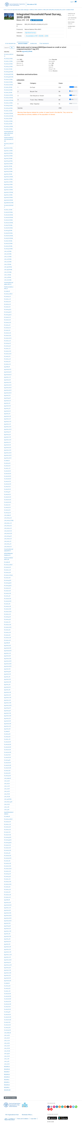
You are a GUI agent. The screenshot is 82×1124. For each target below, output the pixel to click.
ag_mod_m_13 (7, 416)
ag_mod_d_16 (7, 655)
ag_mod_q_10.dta (8, 187)
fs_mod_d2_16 (7, 744)
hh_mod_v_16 (7, 635)
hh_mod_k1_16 (7, 598)
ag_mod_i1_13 (7, 405)
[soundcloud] (65, 1106)
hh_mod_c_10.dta (8, 61)
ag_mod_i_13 (7, 403)
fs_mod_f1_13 (7, 486)
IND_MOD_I (6, 1079)
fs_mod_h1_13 (7, 494)
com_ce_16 (7, 791)
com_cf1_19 (7, 1048)
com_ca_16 (7, 780)
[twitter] (73, 1106)
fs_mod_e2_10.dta (8, 222)
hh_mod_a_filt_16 (8, 564)
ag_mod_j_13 (7, 408)
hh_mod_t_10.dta (8, 118)
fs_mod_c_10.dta (8, 209)
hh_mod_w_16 (7, 637)
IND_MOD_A (7, 1066)
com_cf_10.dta (7, 264)
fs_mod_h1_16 (7, 762)
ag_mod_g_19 (7, 926)
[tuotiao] (70, 1106)
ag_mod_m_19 (7, 946)
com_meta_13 (7, 515)
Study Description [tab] (10, 43)
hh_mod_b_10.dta (8, 58)
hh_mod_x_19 (7, 897)
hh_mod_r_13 (7, 348)
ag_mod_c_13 (7, 377)
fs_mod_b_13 (7, 465)
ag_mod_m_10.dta (8, 176)
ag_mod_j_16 (7, 684)
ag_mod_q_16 (7, 710)
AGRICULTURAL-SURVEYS (36, 9)
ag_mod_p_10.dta (8, 184)
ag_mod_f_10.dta (8, 158)
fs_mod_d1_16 (7, 741)
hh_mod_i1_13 (7, 319)
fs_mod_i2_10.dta (8, 243)
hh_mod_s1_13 (7, 351)
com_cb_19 (7, 1038)
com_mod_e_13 (8, 528)
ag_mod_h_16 (7, 674)
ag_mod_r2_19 (7, 972)
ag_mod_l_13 (7, 413)
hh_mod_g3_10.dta (8, 76)
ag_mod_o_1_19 (7, 954)
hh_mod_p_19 (7, 873)
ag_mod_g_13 (7, 398)
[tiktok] (68, 1106)
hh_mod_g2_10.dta (8, 74)
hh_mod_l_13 (7, 330)
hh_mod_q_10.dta (8, 108)
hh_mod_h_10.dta (8, 79)
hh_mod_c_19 (7, 824)
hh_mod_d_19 (7, 827)
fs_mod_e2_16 (7, 752)
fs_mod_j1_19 (7, 1027)
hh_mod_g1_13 (7, 309)
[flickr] (51, 1106)
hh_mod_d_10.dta (8, 63)
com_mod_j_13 (7, 543)
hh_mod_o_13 (7, 340)
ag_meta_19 (7, 899)
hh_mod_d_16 (7, 572)
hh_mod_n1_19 (7, 866)
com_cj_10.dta (7, 277)
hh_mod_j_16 (7, 596)
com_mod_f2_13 (8, 533)
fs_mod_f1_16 (7, 754)
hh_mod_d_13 (7, 301)
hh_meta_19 (7, 816)
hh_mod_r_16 (7, 622)
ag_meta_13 (7, 366)
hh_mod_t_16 (7, 629)
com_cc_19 (7, 1040)
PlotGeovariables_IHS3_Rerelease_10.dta (8, 139)
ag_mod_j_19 (7, 939)
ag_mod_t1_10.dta (8, 197)
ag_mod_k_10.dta (8, 171)
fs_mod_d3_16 (7, 747)
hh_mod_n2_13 (7, 338)
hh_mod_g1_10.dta (8, 71)
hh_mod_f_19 (7, 832)
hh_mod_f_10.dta (8, 69)
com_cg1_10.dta (8, 267)
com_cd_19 (7, 1043)
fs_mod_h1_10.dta (8, 233)
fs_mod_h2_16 (7, 765)
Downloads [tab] (33, 43)
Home (5, 9)
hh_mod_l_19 (7, 860)
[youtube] (51, 1109)
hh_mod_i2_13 (7, 322)
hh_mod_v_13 (7, 361)
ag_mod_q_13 (7, 434)
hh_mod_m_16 (7, 606)
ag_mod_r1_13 (7, 437)
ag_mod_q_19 (7, 967)
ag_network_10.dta (8, 202)
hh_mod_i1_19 (7, 847)
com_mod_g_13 (8, 536)
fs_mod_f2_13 (7, 489)
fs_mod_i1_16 (7, 770)
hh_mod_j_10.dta (8, 87)
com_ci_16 (6, 807)
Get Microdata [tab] (45, 43)
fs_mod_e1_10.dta (8, 220)
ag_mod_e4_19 (7, 920)
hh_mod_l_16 (7, 603)
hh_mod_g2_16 (7, 583)
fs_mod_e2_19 (7, 1004)
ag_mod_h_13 (7, 400)
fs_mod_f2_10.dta (8, 227)
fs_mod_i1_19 (7, 1022)
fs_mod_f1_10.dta (8, 225)
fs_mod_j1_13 (7, 510)
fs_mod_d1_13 (7, 471)
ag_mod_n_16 (7, 695)
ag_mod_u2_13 (7, 452)
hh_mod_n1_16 (7, 609)
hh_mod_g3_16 (7, 585)
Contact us (12, 1118)
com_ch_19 (7, 1056)
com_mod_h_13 (8, 538)
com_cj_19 (6, 1061)
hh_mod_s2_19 (7, 884)
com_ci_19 (6, 1058)
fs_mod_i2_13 (7, 507)
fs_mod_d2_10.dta (8, 214)
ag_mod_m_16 (7, 692)
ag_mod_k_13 (7, 411)
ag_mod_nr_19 (7, 952)
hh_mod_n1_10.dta (8, 97)
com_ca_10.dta (7, 251)
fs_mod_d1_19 (7, 993)
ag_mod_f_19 (7, 923)
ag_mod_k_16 (7, 687)
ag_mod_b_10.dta (8, 148)
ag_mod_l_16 (7, 689)
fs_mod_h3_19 (7, 1019)
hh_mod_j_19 (7, 853)
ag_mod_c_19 (7, 907)
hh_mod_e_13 (7, 304)
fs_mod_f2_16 (7, 757)
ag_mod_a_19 (7, 902)
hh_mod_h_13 (7, 317)
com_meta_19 (7, 1032)
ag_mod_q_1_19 (7, 965)
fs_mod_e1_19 (7, 1001)
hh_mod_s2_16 (7, 627)
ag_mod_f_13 (7, 395)
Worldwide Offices (27, 1114)
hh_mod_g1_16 (7, 580)
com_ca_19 (7, 1035)
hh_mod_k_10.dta (8, 90)
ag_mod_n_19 (7, 949)
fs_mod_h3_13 (7, 499)
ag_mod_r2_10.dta (8, 192)
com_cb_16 (7, 783)
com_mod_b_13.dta (8, 520)
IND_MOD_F (7, 1071)
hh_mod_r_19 (7, 879)
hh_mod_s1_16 (7, 624)
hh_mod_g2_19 (7, 840)
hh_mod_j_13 (7, 325)
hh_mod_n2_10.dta (8, 100)
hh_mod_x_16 (7, 640)
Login (71, 1)
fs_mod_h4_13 (7, 502)
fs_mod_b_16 (7, 736)
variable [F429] (70, 9)
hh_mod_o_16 (7, 614)
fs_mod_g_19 (7, 1011)
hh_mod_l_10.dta (8, 92)
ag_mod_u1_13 (7, 450)
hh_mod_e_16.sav (8, 575)
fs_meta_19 (7, 983)
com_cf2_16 (7, 796)
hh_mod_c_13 (7, 299)
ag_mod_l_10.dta (8, 174)
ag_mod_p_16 (7, 708)
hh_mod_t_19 (7, 886)
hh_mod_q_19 (7, 876)
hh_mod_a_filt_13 (8, 293)
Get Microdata (37, 20)
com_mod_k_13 (7, 546)
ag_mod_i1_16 (7, 679)
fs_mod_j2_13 (7, 512)
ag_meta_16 (7, 642)
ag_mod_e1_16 (7, 658)
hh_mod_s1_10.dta (8, 113)
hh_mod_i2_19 (7, 850)
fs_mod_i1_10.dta (8, 240)
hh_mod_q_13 (7, 346)
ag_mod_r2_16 (7, 715)
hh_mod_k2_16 (7, 601)
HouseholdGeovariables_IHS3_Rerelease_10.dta (8, 133)
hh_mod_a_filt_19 (8, 819)
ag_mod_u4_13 (7, 458)
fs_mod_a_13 (7, 463)
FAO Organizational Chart (12, 1114)
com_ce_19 (7, 1045)
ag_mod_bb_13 (7, 374)
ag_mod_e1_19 (7, 913)
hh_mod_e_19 (7, 829)
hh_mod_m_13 (7, 333)
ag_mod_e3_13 (7, 387)
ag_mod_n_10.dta (8, 179)
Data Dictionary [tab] (23, 43)
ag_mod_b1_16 (7, 648)
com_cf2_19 (7, 1051)
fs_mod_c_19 (7, 991)
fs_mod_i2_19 (7, 1024)
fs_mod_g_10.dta (8, 230)
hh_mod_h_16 (7, 588)
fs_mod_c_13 (7, 468)
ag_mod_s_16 (7, 718)
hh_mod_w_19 (7, 894)
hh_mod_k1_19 (7, 855)
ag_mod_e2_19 (7, 915)
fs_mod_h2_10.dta (8, 235)
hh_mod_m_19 (7, 863)
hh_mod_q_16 (7, 619)
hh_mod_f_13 (7, 306)
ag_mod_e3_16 (7, 663)
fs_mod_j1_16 (7, 773)
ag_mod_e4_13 (7, 390)
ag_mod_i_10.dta (8, 166)
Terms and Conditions (23, 1118)
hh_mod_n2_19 (7, 868)
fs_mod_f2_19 (7, 1009)
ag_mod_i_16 (7, 676)
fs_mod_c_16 (7, 739)
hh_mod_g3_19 (7, 842)
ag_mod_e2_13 (7, 385)
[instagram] (54, 1106)
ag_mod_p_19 (7, 962)
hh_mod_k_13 (7, 327)
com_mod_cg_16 (8, 801)
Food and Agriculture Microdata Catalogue (18, 9)
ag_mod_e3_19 (7, 918)
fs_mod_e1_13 (7, 481)
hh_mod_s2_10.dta (8, 116)
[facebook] (48, 1106)
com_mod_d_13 (8, 525)
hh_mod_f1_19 (7, 834)
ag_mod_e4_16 (7, 666)
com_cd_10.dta (7, 259)
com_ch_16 (7, 804)
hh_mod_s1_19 (7, 881)
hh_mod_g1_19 (7, 837)
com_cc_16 (7, 786)
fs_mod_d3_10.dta (8, 217)
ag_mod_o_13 (7, 424)
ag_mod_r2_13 (7, 439)
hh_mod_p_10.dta (8, 105)
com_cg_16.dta (7, 799)
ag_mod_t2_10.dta (8, 200)
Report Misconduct (10, 1119)
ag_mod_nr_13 (7, 421)
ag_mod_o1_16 (7, 702)
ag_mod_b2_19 (7, 905)
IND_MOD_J (7, 1082)
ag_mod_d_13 (7, 379)
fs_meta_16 (7, 731)
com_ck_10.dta (7, 280)
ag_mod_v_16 (7, 728)
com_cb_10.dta (7, 253)
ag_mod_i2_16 (7, 682)
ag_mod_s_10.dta (8, 194)
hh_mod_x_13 (7, 364)
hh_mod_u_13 (7, 359)
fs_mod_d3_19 (7, 998)
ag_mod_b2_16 (7, 650)
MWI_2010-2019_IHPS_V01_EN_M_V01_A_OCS (54, 9)
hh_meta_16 (7, 562)
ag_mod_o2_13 (7, 429)
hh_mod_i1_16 (7, 590)
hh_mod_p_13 (7, 343)
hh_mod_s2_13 (7, 353)
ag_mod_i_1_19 (7, 931)
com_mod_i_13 (7, 541)
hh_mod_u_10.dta (8, 121)
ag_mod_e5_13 (7, 392)
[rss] (59, 1106)
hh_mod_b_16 (7, 567)
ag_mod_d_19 (7, 910)
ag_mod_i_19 (7, 933)
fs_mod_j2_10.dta (8, 248)
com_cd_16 (7, 788)
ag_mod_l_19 (7, 944)
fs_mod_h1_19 (7, 1014)
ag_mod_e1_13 (7, 382)
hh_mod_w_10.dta (8, 126)
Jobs (6, 1118)
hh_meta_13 (7, 291)
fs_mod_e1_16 (7, 749)
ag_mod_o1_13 (7, 426)
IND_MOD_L (7, 1087)
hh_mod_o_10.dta (8, 103)
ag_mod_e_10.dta (8, 155)
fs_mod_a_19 (7, 985)
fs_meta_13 (7, 460)
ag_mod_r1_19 (7, 970)
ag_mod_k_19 (7, 941)
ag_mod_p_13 (7, 431)
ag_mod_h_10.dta (8, 163)
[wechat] (76, 1106)
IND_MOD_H (7, 1077)
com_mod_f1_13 (8, 530)
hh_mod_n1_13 (7, 335)
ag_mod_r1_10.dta (8, 189)
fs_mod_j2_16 (7, 775)
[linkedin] (57, 1106)
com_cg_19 (7, 1053)
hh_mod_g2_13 (7, 312)
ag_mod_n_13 (7, 418)
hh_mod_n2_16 (7, 611)
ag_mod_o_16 (7, 700)
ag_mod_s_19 (7, 975)
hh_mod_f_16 (7, 577)
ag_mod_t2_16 (7, 723)
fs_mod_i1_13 (7, 504)
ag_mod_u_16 (7, 726)
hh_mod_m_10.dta (8, 95)
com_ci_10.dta (7, 274)
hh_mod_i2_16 (7, 593)
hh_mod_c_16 (7, 570)
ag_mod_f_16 (7, 669)
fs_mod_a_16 (7, 734)
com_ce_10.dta (7, 261)
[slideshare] (62, 1106)
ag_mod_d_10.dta (8, 153)
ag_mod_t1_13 (7, 444)
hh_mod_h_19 (7, 845)
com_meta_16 (7, 778)
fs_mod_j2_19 (7, 1030)
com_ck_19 (6, 1064)
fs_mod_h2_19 (7, 1017)
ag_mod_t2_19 (7, 980)
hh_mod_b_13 (7, 296)
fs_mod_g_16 (7, 760)
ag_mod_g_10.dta (8, 161)
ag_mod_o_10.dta (8, 181)
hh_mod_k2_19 (7, 858)
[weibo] (48, 1109)
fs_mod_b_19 (7, 988)
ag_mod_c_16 (7, 653)
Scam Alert (33, 1118)
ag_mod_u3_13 (7, 455)
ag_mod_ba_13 (7, 372)
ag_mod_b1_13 (7, 369)
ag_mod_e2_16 (7, 661)
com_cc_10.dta (7, 256)
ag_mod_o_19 (7, 957)
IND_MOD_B (7, 1069)
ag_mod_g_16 (7, 671)
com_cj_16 (6, 809)
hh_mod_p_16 (7, 616)
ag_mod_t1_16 (7, 721)
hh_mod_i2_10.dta (8, 84)
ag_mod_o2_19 (7, 959)
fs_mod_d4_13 (7, 478)
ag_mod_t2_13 (7, 447)
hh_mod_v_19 (7, 892)
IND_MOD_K (7, 1084)
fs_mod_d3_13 (7, 476)
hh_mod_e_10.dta (8, 66)
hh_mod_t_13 (7, 356)
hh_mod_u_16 (7, 632)
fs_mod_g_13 (7, 491)
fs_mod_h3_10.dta (8, 238)
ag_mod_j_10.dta (8, 168)
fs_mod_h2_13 (7, 497)
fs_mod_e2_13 (7, 484)
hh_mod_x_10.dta (8, 129)
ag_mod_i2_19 (7, 936)
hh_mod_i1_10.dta (8, 82)
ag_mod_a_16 (7, 645)
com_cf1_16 (7, 794)
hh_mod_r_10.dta (8, 110)
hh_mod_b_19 (7, 821)
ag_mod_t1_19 (7, 978)
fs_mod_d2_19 (7, 996)
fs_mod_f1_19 (7, 1006)
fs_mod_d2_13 (7, 473)
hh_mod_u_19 (7, 889)
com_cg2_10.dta (8, 269)
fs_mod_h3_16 (7, 767)
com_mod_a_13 (8, 517)
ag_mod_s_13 (7, 442)
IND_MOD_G (7, 1074)
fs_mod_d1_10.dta (8, 212)
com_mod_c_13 (8, 523)
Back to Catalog (11, 1097)
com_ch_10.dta (7, 272)
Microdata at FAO (32, 4)
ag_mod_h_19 (7, 928)
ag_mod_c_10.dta (8, 150)
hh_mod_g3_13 (7, 314)
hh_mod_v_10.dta (8, 123)
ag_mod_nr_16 (7, 697)
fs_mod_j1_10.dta (8, 246)
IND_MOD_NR (7, 1090)
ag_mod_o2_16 (7, 705)
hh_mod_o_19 (7, 871)
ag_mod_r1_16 (7, 713)
